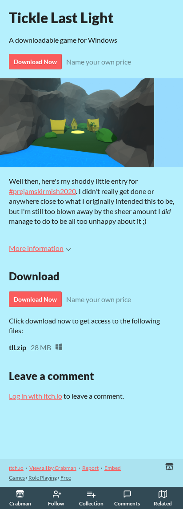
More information (36, 248)
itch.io (16, 468)
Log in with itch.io (35, 396)
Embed (112, 468)
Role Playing (42, 477)
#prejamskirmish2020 (42, 191)
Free (65, 477)
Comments (127, 503)
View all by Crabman (52, 468)
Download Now (35, 61)
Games (17, 477)
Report (90, 468)
